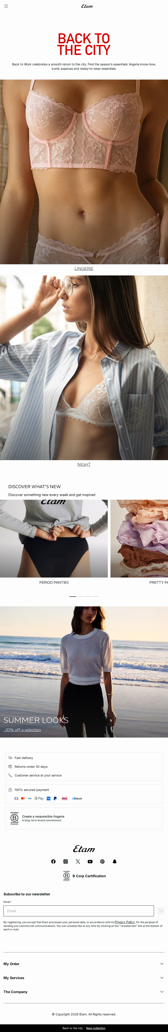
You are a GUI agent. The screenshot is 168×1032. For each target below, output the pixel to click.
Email (8, 901)
